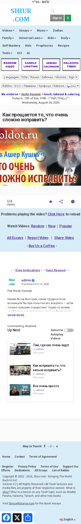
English (68, 519)
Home (6, 456)
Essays (24, 30)
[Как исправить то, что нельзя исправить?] (20, 369)
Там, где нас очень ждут (51, 345)
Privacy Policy (27, 466)
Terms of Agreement (43, 456)
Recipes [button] (63, 45)
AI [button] (28, 53)
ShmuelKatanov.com (21, 503)
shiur (5, 492)
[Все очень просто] (20, 390)
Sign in (57, 18)
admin (26, 280)
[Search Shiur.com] (53, 11)
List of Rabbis (60, 470)
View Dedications (27, 270)
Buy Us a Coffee (42, 246)
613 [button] (19, 53)
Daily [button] (64, 38)
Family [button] (7, 38)
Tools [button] (6, 53)
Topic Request (55, 270)
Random (37, 226)
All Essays (15, 238)
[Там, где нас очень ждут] (20, 349)
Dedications (22, 470)
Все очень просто (46, 386)
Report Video (38, 238)
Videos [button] (7, 30)
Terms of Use (49, 466)
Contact (20, 456)
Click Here (56, 214)
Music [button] (41, 30)
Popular (65, 226)
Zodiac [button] (58, 30)
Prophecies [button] (44, 45)
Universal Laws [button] (29, 38)
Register (8, 466)
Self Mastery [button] (11, 45)
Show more (15, 315)
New (51, 226)
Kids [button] (51, 38)
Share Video (64, 238)
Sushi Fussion (31, 94)
